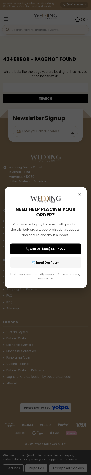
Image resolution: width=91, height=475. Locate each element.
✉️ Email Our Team (45, 262)
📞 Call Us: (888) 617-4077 (46, 249)
